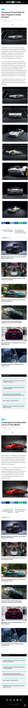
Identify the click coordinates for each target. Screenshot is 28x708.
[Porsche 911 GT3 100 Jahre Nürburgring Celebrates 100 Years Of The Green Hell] (14, 312)
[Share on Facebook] (5, 24)
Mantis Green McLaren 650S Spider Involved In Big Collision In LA (7, 511)
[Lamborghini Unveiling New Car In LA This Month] (14, 451)
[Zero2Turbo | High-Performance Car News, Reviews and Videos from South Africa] (13, 2)
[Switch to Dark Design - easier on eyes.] (26, 2)
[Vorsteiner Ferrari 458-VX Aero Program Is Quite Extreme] (14, 44)
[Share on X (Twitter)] (20, 24)
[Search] (24, 2)
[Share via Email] (12, 24)
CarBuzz (10, 467)
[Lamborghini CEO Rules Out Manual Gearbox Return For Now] (14, 355)
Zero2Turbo (4, 19)
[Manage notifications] (25, 705)
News (3, 9)
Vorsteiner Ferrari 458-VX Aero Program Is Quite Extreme (20, 511)
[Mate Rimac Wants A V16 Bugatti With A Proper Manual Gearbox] (14, 334)
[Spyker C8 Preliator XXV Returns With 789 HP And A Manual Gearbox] (14, 291)
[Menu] (2, 2)
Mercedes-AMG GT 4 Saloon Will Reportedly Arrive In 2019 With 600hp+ (20, 231)
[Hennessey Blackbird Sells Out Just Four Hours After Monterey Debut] (14, 269)
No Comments (8, 21)
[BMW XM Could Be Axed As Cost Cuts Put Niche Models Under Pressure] (14, 248)
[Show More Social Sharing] (25, 24)
